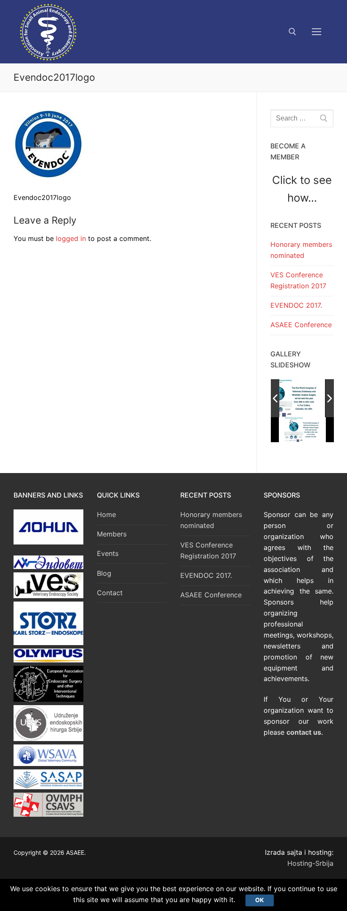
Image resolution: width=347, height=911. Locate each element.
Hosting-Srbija (310, 863)
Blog (104, 573)
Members (112, 534)
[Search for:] (301, 118)
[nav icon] (316, 32)
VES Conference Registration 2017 (298, 280)
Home (106, 514)
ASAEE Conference (301, 324)
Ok (259, 900)
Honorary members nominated (301, 250)
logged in (71, 238)
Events (107, 553)
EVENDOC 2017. (296, 305)
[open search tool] (292, 32)
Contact (110, 592)
